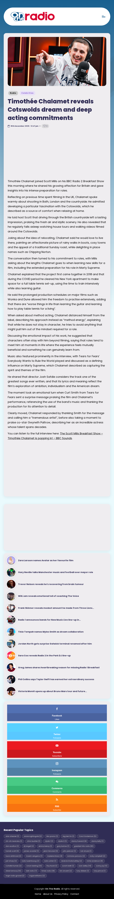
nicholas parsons (76, 856)
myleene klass (54, 856)
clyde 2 (62, 841)
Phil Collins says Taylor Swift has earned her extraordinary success (56, 679)
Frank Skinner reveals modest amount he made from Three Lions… (56, 608)
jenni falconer (50, 851)
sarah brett (68, 866)
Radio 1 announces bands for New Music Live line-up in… (49, 619)
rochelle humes (14, 866)
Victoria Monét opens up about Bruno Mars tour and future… (52, 691)
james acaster (31, 851)
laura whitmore (13, 856)
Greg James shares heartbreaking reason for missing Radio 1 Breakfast (59, 667)
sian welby (85, 866)
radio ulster (50, 861)
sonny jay (101, 866)
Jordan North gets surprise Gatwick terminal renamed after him (55, 643)
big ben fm (68, 836)
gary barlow (63, 846)
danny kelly (97, 841)
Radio (13, 93)
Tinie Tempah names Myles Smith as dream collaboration (51, 631)
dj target (29, 846)
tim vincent (66, 871)
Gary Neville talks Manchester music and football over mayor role (55, 572)
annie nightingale (33, 836)
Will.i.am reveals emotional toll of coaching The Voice (48, 596)
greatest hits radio (83, 846)
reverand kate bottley (71, 861)
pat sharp (11, 861)
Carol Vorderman (87, 836)
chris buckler (33, 841)
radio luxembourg (30, 861)
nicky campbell (97, 856)
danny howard (79, 841)
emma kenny (45, 846)
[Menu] (103, 16)
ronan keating (34, 866)
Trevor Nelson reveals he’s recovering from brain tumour (51, 584)
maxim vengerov (34, 856)
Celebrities (27, 93)
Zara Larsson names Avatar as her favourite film (45, 560)
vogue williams (37, 875)
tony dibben (83, 871)
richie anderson (95, 861)
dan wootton (12, 846)
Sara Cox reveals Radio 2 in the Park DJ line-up (44, 655)
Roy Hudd (52, 866)
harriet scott (12, 851)
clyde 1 (49, 841)
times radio (48, 871)
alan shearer (12, 836)
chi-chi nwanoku (14, 841)
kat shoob (86, 851)
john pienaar (69, 851)
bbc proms (52, 836)
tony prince (100, 871)
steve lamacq (13, 871)
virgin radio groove (15, 875)
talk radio (31, 871)
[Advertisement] (57, 153)
